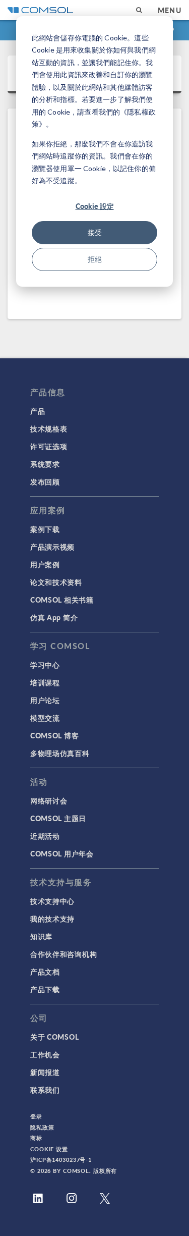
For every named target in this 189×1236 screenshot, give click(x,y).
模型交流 (45, 718)
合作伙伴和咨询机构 (63, 954)
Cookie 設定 (95, 206)
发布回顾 (45, 481)
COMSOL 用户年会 (62, 853)
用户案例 (45, 564)
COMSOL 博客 (54, 735)
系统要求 (45, 464)
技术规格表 (49, 428)
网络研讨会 (49, 800)
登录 (36, 1116)
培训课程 (45, 682)
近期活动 (45, 836)
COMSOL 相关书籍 (62, 600)
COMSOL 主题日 (58, 818)
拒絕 (95, 259)
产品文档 (45, 971)
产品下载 (45, 989)
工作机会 (45, 1054)
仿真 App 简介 (54, 617)
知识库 (41, 936)
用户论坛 (45, 700)
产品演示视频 (52, 547)
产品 (37, 411)
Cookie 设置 (49, 1149)
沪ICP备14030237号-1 (61, 1159)
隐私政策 (42, 1127)
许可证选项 (49, 446)
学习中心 (45, 665)
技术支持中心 (52, 901)
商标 (36, 1138)
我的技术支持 (52, 918)
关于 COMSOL (54, 1037)
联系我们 (45, 1090)
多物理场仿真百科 (60, 753)
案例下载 (45, 529)
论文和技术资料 (56, 582)
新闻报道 (45, 1072)
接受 (95, 232)
